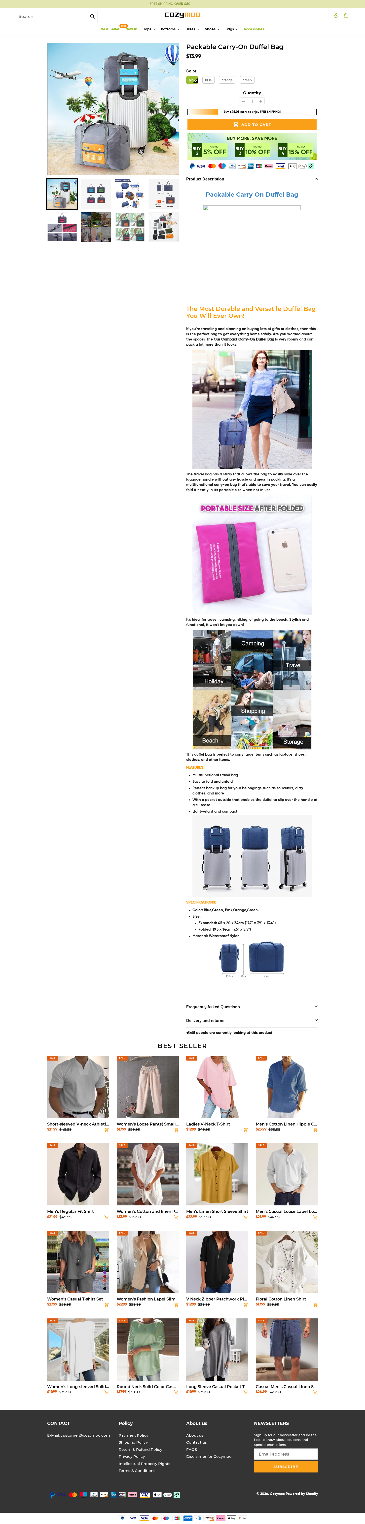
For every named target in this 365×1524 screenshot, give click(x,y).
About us (194, 1435)
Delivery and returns (205, 1020)
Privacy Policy (132, 1456)
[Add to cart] (106, 1131)
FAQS (191, 1449)
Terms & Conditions (137, 1470)
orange (227, 80)
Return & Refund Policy (140, 1449)
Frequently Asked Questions (213, 1007)
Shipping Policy (133, 1442)
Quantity (252, 93)
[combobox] (56, 16)
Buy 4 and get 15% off (170, 4)
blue (208, 80)
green (247, 80)
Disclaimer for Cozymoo (209, 1456)
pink (192, 80)
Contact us (196, 1442)
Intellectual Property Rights (144, 1463)
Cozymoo (277, 1494)
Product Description (205, 179)
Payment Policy (133, 1435)
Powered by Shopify (302, 1494)
